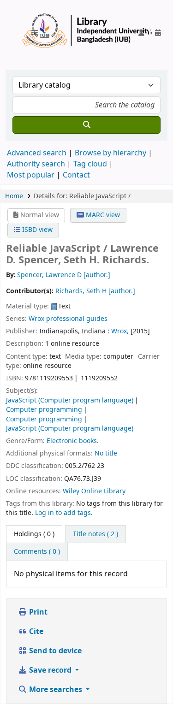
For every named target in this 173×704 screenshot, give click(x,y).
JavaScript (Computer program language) (69, 400)
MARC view (102, 215)
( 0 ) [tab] (34, 534)
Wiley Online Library (94, 491)
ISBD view (36, 230)
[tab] (95, 534)
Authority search (36, 164)
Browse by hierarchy (110, 153)
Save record (50, 670)
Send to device (54, 651)
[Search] (86, 125)
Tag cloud (90, 164)
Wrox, (120, 331)
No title (106, 453)
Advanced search (36, 153)
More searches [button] (55, 689)
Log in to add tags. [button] (64, 513)
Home (14, 196)
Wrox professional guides (68, 319)
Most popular (30, 175)
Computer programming (44, 409)
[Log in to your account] (141, 33)
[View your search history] (158, 33)
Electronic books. (73, 441)
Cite (35, 631)
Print (37, 612)
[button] (38, 33)
